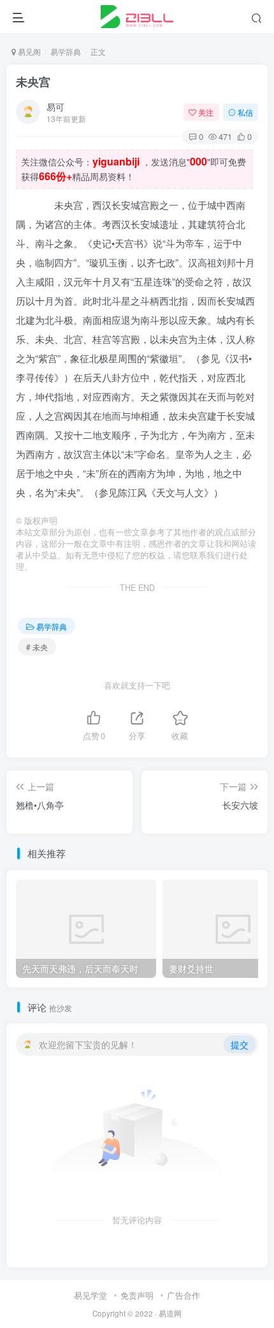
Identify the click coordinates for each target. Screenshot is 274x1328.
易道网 (170, 1313)
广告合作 (183, 1295)
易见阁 (28, 51)
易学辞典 (65, 51)
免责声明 (137, 1295)
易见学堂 (90, 1295)
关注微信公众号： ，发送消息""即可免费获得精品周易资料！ (133, 168)
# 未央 (37, 646)
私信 (245, 112)
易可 (55, 106)
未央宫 (33, 81)
